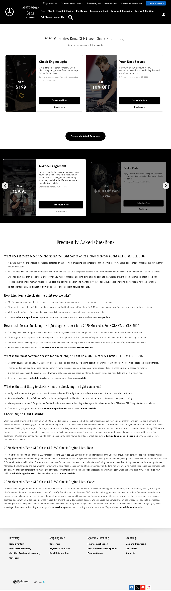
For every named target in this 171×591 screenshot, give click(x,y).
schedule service (40, 286)
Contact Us (131, 548)
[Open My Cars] (162, 15)
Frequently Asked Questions (85, 136)
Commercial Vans (99, 11)
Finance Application (98, 544)
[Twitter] (137, 587)
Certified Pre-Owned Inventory (25, 553)
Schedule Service (155, 3)
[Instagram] (148, 587)
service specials (81, 286)
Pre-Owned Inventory (20, 548)
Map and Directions (136, 544)
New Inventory (16, 544)
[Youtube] (142, 587)
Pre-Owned (81, 11)
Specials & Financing (121, 11)
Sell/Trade (46, 17)
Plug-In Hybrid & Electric (60, 11)
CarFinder (14, 558)
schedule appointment (27, 317)
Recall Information (59, 553)
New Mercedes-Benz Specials (103, 548)
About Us (59, 17)
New (43, 11)
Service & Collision (144, 11)
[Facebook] (131, 587)
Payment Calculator (59, 548)
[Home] (9, 12)
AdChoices (38, 582)
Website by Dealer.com (20, 582)
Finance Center (95, 553)
